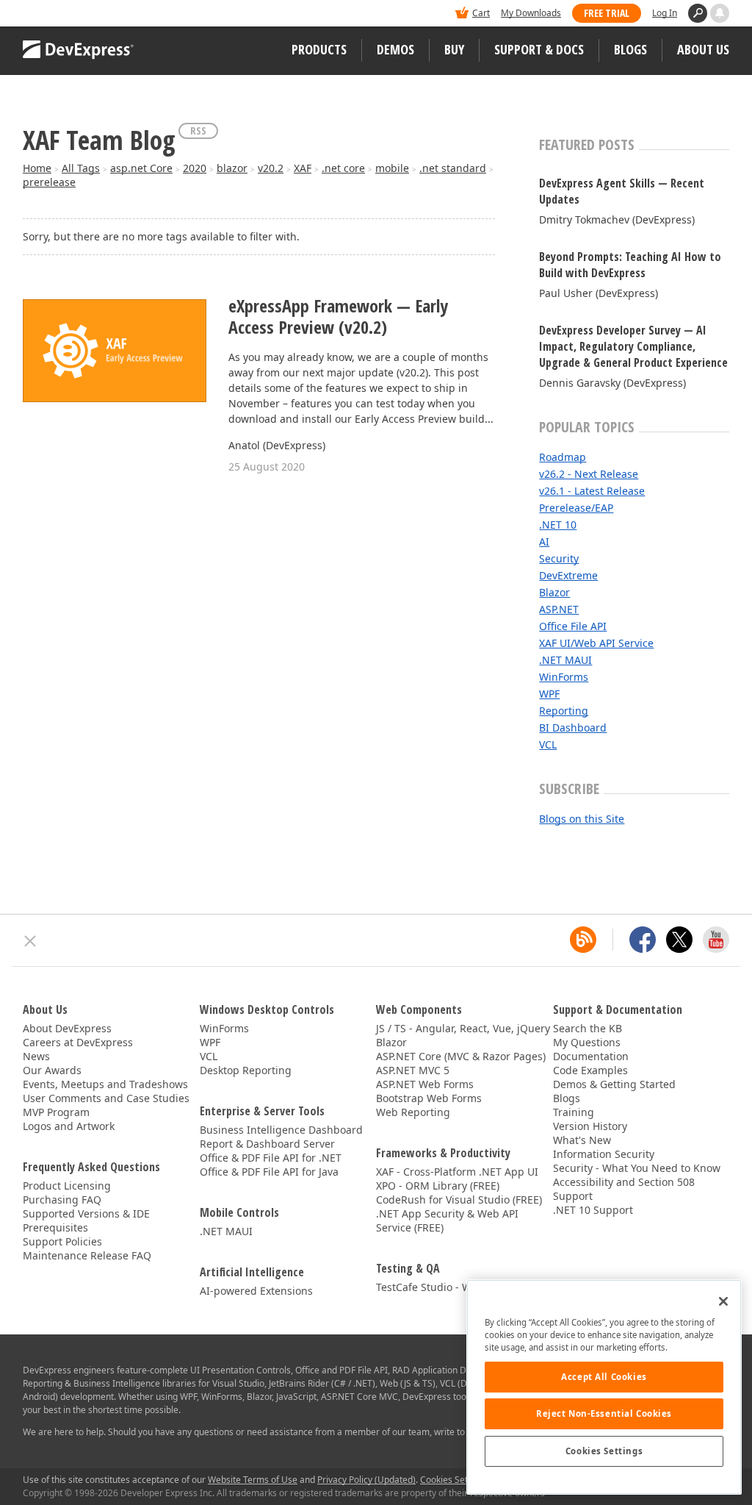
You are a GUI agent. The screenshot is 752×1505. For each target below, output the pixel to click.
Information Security (603, 1154)
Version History (590, 1126)
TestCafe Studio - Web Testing (449, 1287)
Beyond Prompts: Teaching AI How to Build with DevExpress (630, 265)
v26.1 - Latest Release (592, 491)
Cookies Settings (604, 1450)
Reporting (563, 711)
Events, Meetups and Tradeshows (105, 1084)
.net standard (452, 168)
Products (319, 49)
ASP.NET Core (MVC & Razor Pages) (461, 1056)
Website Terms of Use (252, 1479)
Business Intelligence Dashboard (281, 1130)
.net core (343, 168)
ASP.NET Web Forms (425, 1084)
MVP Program (56, 1112)
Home (37, 168)
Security (559, 558)
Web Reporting (413, 1112)
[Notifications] (719, 13)
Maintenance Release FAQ (87, 1255)
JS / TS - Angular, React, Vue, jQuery (463, 1028)
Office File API (573, 626)
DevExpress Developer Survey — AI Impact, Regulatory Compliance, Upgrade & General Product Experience (633, 346)
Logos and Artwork (69, 1126)
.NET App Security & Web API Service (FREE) (447, 1220)
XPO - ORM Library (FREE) (437, 1186)
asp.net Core (141, 168)
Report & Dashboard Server (267, 1144)
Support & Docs (539, 49)
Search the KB (587, 1028)
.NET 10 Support (593, 1210)
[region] (604, 1387)
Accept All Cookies (603, 1376)
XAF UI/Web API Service (596, 643)
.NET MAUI (565, 660)
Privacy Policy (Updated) (366, 1479)
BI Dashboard (573, 727)
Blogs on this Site (581, 819)
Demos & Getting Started (614, 1084)
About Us (703, 49)
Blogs (630, 49)
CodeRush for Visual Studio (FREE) (459, 1199)
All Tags (81, 168)
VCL (548, 744)
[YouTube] (716, 939)
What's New (582, 1140)
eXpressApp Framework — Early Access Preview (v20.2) (338, 317)
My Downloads (531, 13)
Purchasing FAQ (62, 1199)
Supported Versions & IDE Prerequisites (86, 1220)
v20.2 (270, 168)
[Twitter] (679, 939)
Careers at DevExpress (78, 1042)
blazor (232, 168)
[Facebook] (642, 939)
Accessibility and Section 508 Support (624, 1189)
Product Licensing (67, 1186)
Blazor (554, 592)
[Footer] (30, 941)
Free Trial (606, 13)
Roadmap (562, 457)
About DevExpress (67, 1028)
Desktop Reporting (246, 1070)
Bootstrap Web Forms (429, 1098)
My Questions (587, 1042)
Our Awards (52, 1070)
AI (544, 541)
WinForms (563, 677)
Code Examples (590, 1070)
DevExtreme (568, 575)
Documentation (591, 1056)
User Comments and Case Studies (106, 1098)
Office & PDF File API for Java (269, 1172)
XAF (302, 168)
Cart (481, 13)
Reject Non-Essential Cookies (604, 1413)
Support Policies (62, 1241)
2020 (194, 168)
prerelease (49, 182)
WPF (549, 694)
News (36, 1056)
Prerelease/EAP (576, 508)
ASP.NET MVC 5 (412, 1070)
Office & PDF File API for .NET (270, 1158)
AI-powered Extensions (256, 1291)
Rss (198, 130)
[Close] (723, 1301)
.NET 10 (557, 525)
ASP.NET (559, 609)
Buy (454, 49)
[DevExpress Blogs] (583, 939)
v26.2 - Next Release (588, 474)
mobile (392, 168)
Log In (664, 13)
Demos (395, 49)
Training (573, 1112)
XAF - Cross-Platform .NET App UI (457, 1172)
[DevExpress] (67, 14)
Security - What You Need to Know (636, 1168)
